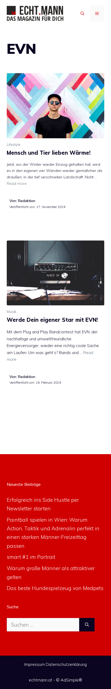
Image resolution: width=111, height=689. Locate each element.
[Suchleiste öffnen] (82, 13)
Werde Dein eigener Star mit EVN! (52, 319)
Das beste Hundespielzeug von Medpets (55, 588)
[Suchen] (87, 625)
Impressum (34, 664)
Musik (11, 311)
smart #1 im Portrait (31, 557)
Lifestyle (13, 144)
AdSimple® (71, 680)
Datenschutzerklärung (66, 664)
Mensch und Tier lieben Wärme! (49, 152)
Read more (17, 183)
